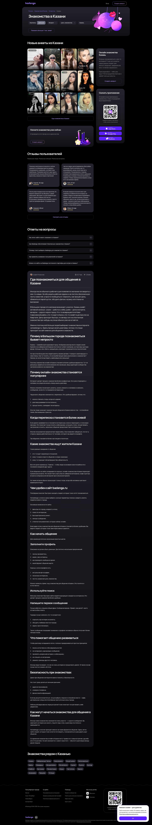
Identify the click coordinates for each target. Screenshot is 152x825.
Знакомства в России (41, 11)
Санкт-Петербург (30, 796)
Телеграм (92, 797)
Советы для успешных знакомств (73, 796)
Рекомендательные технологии (84, 821)
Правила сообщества (70, 793)
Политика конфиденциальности (51, 798)
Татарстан (52, 11)
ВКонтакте (92, 793)
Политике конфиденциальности (128, 814)
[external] (110, 128)
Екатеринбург (29, 801)
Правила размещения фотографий (52, 796)
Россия (30, 11)
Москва (27, 793)
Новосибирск (28, 798)
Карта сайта (68, 801)
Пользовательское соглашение (51, 793)
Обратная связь (69, 798)
